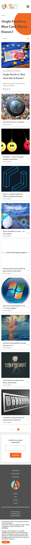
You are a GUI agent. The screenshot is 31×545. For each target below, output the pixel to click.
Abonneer (15, 455)
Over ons (15, 500)
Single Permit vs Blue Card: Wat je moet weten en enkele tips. (14, 78)
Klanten (15, 493)
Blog (15, 497)
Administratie (15, 470)
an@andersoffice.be (15, 515)
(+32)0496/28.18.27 (15, 513)
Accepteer (5, 542)
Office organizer (15, 473)
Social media (15, 477)
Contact (16, 503)
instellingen (5, 528)
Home (3, 15)
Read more (6, 89)
